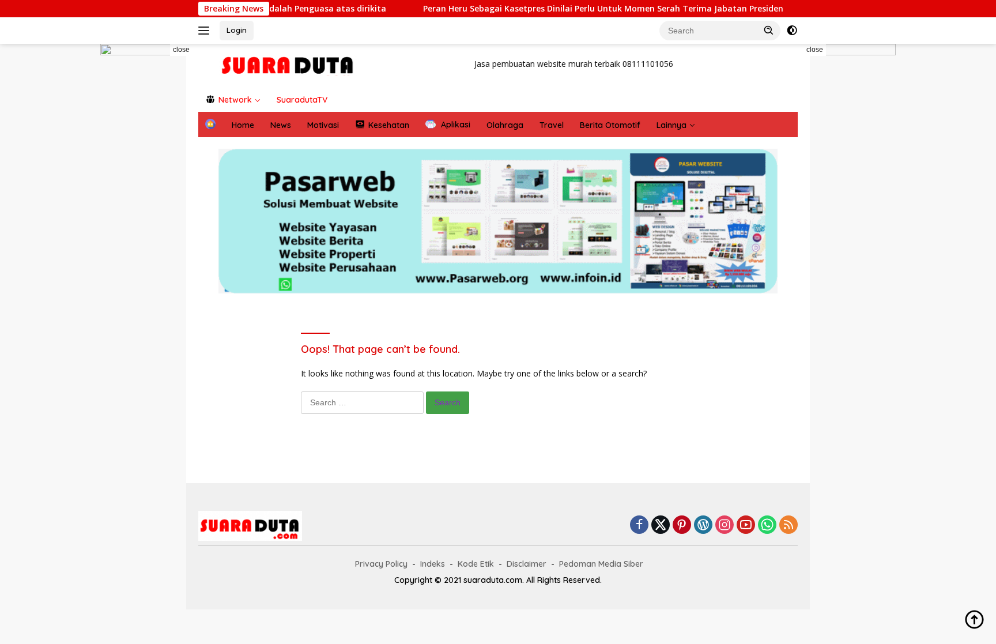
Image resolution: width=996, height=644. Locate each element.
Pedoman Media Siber (601, 564)
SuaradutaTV (302, 100)
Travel (552, 125)
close (181, 50)
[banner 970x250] (498, 221)
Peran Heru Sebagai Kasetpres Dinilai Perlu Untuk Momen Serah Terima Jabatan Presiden (580, 8)
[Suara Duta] (288, 64)
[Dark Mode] (792, 30)
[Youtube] (746, 525)
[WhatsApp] (767, 525)
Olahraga (504, 125)
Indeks (432, 564)
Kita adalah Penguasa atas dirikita (292, 8)
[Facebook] (639, 525)
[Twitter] (660, 525)
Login (237, 30)
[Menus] (206, 30)
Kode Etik (476, 564)
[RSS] (788, 525)
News (280, 125)
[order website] (146, 244)
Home (243, 125)
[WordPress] (703, 525)
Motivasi (323, 125)
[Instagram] (724, 525)
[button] (768, 30)
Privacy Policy (381, 564)
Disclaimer (526, 564)
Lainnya (671, 125)
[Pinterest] (682, 525)
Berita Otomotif (610, 125)
